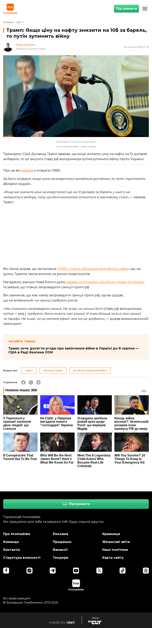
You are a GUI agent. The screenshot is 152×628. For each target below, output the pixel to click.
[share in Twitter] (31, 382)
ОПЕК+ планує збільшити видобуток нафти (93, 269)
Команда (11, 542)
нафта (29, 370)
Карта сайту (113, 557)
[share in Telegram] (38, 382)
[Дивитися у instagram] (29, 571)
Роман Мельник (25, 44)
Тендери (60, 557)
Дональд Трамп (53, 370)
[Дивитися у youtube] (76, 571)
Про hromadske (16, 534)
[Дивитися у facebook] (6, 571)
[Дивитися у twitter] (99, 571)
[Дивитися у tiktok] (122, 571)
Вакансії (60, 550)
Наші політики (115, 550)
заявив (27, 170)
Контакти (11, 550)
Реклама (60, 534)
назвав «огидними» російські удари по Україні (105, 282)
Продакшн (62, 542)
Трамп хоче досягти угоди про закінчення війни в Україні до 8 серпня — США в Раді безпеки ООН (73, 350)
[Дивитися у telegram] (53, 571)
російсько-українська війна (90, 370)
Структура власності (21, 557)
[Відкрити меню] (145, 9)
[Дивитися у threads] (146, 571)
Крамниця (111, 534)
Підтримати (126, 8)
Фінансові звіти (116, 542)
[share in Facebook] (23, 382)
